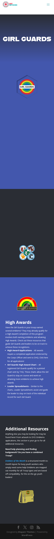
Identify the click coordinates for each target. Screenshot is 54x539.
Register (13, 177)
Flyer (11, 123)
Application (15, 150)
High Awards (27, 312)
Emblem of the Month (15, 460)
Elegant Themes (26, 532)
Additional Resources (27, 509)
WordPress (27, 535)
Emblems (27, 263)
